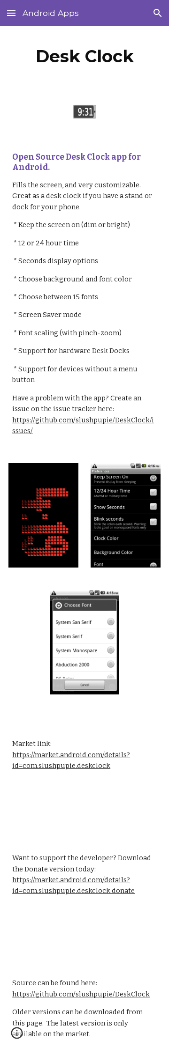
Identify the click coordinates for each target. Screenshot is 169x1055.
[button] (11, 13)
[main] (84, 56)
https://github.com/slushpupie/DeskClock (81, 994)
